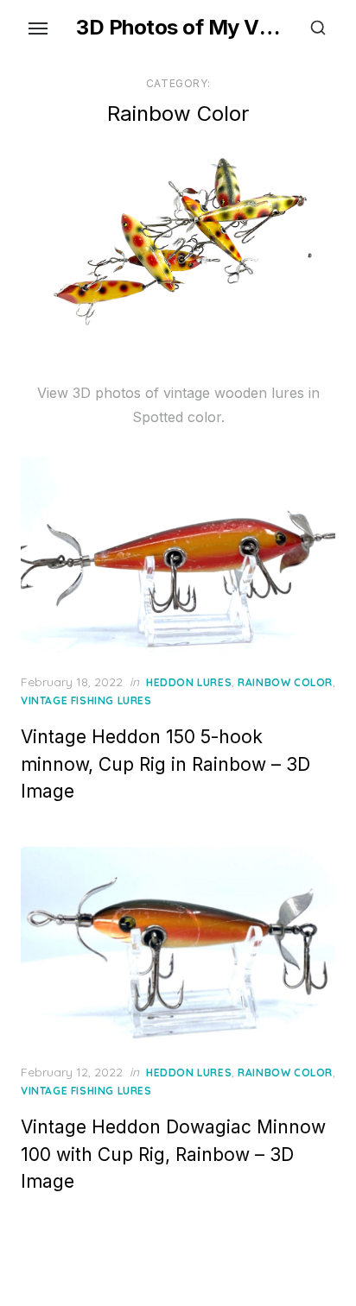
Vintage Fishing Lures (86, 700)
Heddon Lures (189, 682)
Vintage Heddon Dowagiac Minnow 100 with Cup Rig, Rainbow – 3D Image (173, 1154)
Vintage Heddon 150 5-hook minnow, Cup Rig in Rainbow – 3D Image (165, 764)
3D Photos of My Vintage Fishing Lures (178, 27)
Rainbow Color (285, 682)
